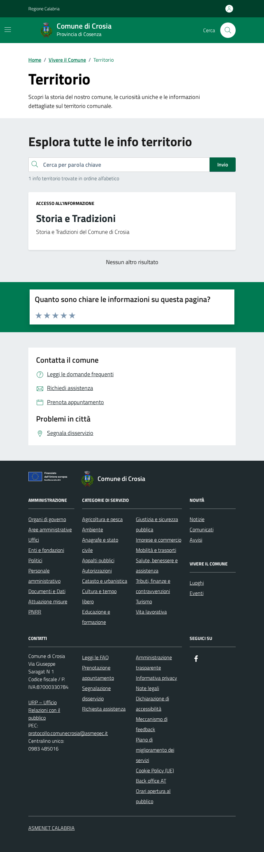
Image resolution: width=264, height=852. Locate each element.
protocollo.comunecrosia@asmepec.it (68, 733)
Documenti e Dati (46, 591)
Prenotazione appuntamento (98, 673)
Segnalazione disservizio (96, 693)
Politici (35, 560)
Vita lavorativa (151, 612)
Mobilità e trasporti (156, 550)
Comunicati (201, 529)
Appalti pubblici (98, 560)
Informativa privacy (156, 678)
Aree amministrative (50, 529)
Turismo (144, 601)
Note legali (147, 688)
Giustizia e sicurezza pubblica (157, 524)
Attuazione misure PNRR (47, 607)
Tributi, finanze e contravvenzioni (153, 586)
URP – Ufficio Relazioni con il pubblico (44, 710)
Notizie (197, 519)
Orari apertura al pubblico (153, 796)
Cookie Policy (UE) (155, 770)
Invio (222, 164)
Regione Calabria (44, 8)
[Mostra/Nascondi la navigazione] (8, 29)
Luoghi (197, 583)
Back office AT (151, 781)
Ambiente (92, 529)
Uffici (33, 540)
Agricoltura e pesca (102, 519)
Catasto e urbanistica (104, 581)
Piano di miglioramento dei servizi (155, 750)
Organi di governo (47, 519)
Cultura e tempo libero (99, 596)
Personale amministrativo (44, 576)
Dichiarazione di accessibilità (152, 704)
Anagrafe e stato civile (100, 545)
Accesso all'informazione (65, 203)
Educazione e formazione (96, 617)
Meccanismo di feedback (151, 724)
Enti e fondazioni (46, 550)
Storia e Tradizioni (76, 218)
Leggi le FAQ (95, 657)
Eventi (196, 593)
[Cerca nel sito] (228, 30)
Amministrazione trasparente (154, 662)
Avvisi (196, 540)
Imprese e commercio (158, 540)
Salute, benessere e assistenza (157, 565)
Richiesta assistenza (104, 709)
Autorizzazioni (97, 570)
